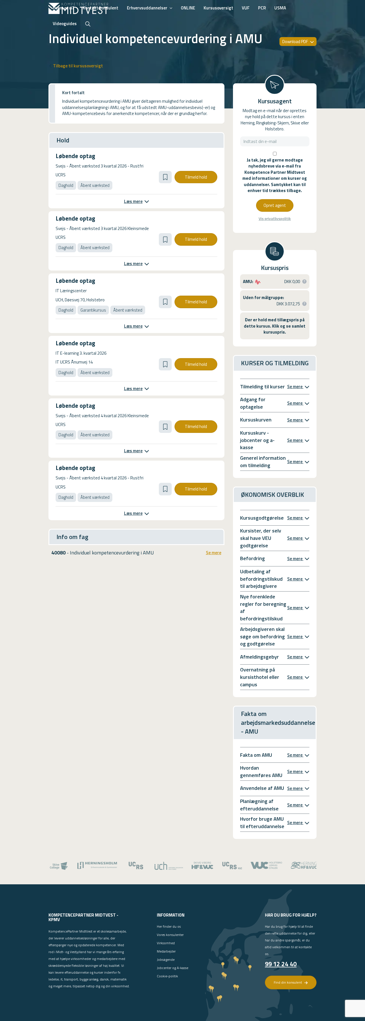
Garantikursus (93, 310)
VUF (246, 8)
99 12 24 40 (281, 964)
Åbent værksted (95, 185)
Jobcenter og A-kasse (172, 967)
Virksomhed (166, 943)
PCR (262, 8)
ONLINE (188, 8)
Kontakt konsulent (100, 8)
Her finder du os (169, 926)
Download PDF (295, 41)
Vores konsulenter (170, 934)
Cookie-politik (167, 976)
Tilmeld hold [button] (196, 177)
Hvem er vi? (63, 8)
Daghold (65, 185)
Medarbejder (166, 951)
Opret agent (274, 205)
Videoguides (65, 23)
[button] (165, 177)
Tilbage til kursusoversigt (78, 66)
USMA (280, 8)
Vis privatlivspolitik (275, 218)
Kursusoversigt (218, 8)
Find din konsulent (288, 982)
